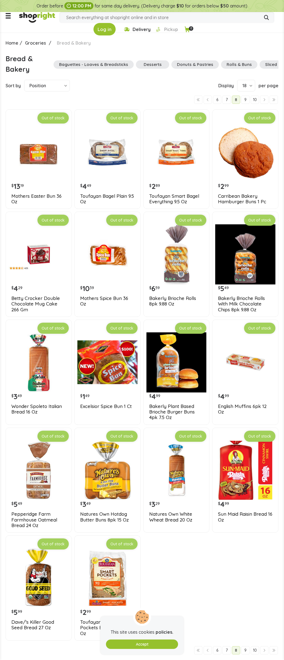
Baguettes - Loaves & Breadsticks (93, 64)
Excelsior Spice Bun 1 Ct (106, 406)
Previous (208, 100)
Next (264, 100)
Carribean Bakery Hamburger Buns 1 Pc (242, 198)
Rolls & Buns (239, 64)
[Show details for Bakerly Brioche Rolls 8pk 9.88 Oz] (176, 254)
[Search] (266, 18)
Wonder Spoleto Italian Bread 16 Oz (36, 409)
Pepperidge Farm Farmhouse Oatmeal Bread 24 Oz (34, 519)
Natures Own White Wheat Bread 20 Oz (170, 516)
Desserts (153, 64)
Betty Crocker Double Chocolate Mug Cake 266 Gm (35, 304)
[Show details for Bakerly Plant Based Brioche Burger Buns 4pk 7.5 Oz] (176, 362)
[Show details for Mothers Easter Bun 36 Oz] (39, 152)
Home (12, 43)
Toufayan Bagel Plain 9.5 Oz (107, 198)
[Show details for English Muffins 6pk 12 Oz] (245, 362)
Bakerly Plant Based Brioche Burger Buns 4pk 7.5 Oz (172, 412)
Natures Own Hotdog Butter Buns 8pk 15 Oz (104, 516)
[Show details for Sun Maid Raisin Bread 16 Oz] (245, 470)
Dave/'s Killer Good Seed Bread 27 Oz (32, 624)
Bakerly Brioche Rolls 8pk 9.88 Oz (172, 301)
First (198, 100)
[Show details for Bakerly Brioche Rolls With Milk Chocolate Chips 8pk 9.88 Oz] (245, 254)
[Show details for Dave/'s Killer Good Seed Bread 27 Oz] (39, 578)
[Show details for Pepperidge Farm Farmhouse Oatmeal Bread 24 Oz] (39, 470)
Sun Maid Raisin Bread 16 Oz (245, 516)
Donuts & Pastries (195, 64)
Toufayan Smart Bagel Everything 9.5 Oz (174, 198)
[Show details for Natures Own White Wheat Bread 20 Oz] (176, 470)
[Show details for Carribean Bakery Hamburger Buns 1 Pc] (245, 152)
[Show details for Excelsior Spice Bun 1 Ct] (107, 362)
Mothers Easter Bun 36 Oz (36, 198)
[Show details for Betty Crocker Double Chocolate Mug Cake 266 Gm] (39, 254)
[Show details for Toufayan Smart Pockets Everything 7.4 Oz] (107, 578)
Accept (142, 644)
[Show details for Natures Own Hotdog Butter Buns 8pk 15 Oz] (107, 470)
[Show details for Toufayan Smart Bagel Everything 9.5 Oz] (176, 152)
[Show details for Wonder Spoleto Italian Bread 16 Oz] (39, 362)
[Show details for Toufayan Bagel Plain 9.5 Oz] (107, 152)
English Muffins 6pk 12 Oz (242, 409)
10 (255, 99)
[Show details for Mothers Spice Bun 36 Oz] (107, 254)
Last (274, 100)
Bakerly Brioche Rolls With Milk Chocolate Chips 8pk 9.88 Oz (241, 304)
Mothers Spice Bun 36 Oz (104, 301)
